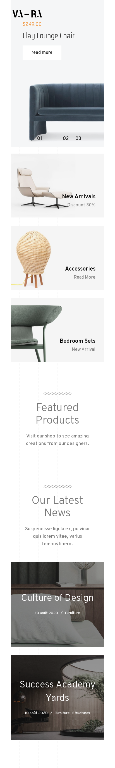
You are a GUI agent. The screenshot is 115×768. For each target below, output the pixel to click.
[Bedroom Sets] (57, 330)
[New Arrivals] (57, 185)
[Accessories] (57, 258)
